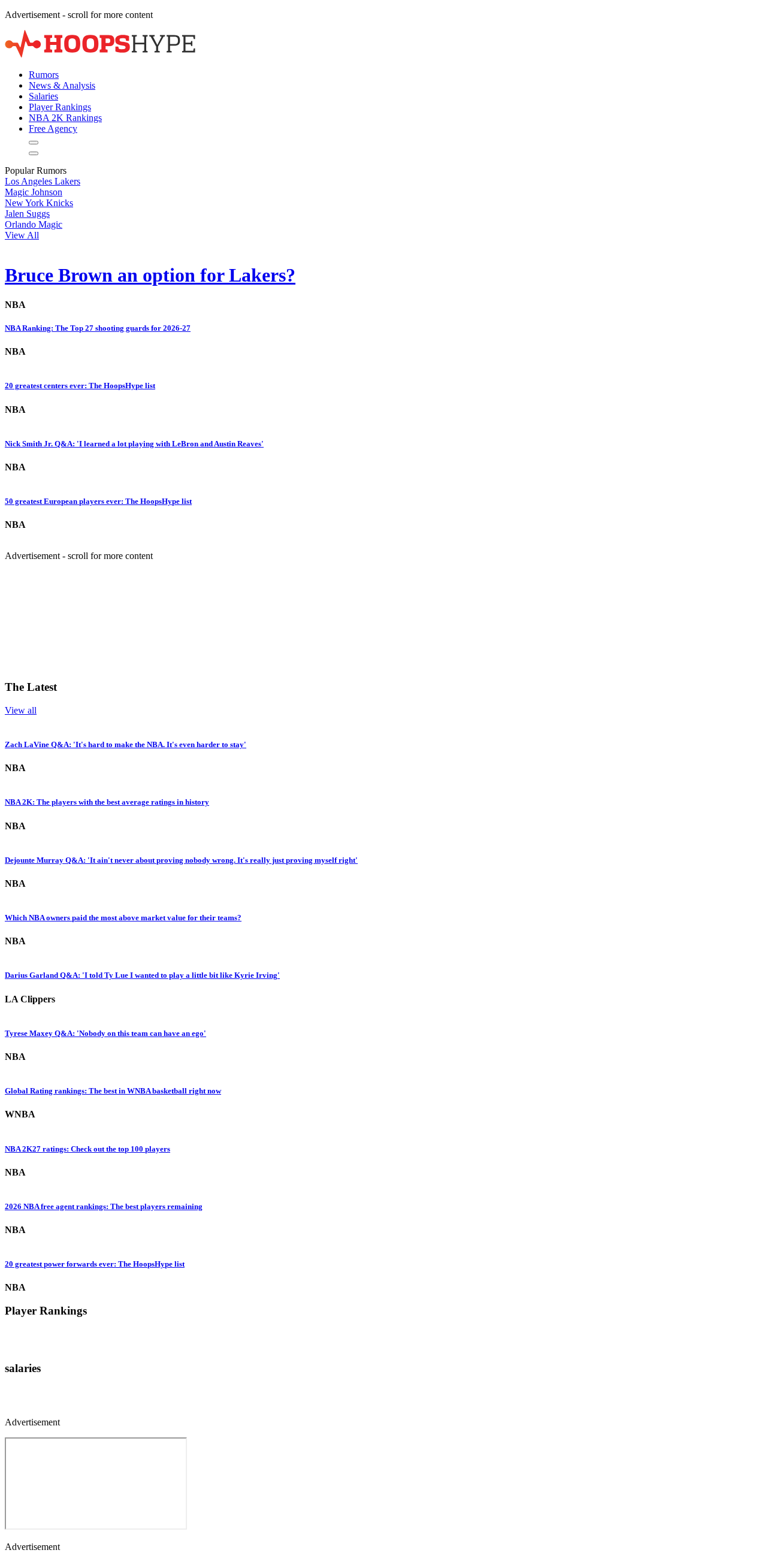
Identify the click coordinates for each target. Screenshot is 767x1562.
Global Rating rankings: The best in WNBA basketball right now (113, 1090)
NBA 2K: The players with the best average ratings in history (107, 801)
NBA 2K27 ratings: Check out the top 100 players (87, 1148)
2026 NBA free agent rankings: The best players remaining (104, 1206)
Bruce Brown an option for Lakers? (150, 275)
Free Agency (53, 128)
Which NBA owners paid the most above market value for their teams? (123, 917)
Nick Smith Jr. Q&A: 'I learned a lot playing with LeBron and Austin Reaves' (134, 443)
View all (21, 710)
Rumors (44, 75)
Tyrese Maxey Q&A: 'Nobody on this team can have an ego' (105, 1033)
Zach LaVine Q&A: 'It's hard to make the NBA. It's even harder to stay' (125, 744)
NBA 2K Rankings (65, 118)
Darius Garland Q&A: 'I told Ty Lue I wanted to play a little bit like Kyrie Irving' (142, 975)
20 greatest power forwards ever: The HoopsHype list (95, 1263)
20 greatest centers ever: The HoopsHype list (80, 385)
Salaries (43, 96)
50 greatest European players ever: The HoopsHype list (98, 501)
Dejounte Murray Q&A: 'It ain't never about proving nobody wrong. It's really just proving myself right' (181, 860)
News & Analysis (62, 85)
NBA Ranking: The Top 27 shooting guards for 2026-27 (98, 328)
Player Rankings (60, 107)
